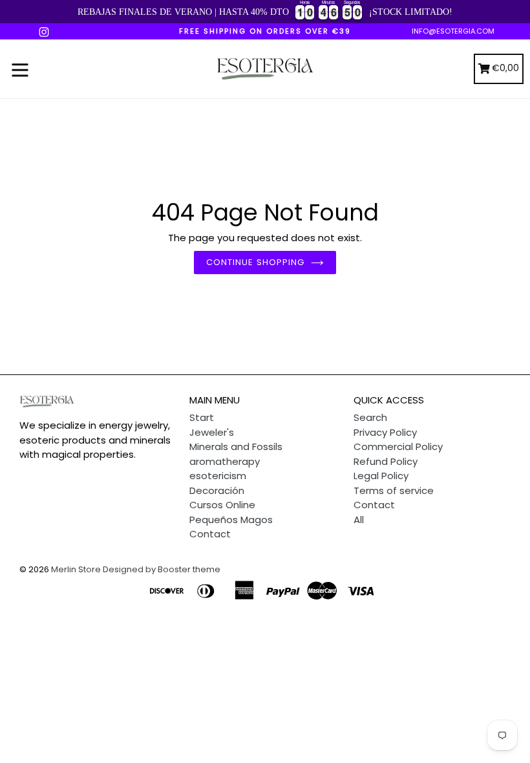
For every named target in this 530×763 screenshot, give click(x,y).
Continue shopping (255, 262)
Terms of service (394, 490)
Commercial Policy (398, 446)
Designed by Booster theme (161, 569)
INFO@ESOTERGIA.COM (453, 31)
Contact (210, 534)
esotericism (217, 475)
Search (370, 417)
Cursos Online (222, 504)
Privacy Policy (385, 432)
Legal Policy (381, 475)
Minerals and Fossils (235, 446)
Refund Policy (386, 461)
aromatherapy (224, 461)
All (359, 519)
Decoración (216, 490)
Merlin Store (76, 569)
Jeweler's (211, 432)
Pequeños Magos (231, 519)
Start (201, 417)
